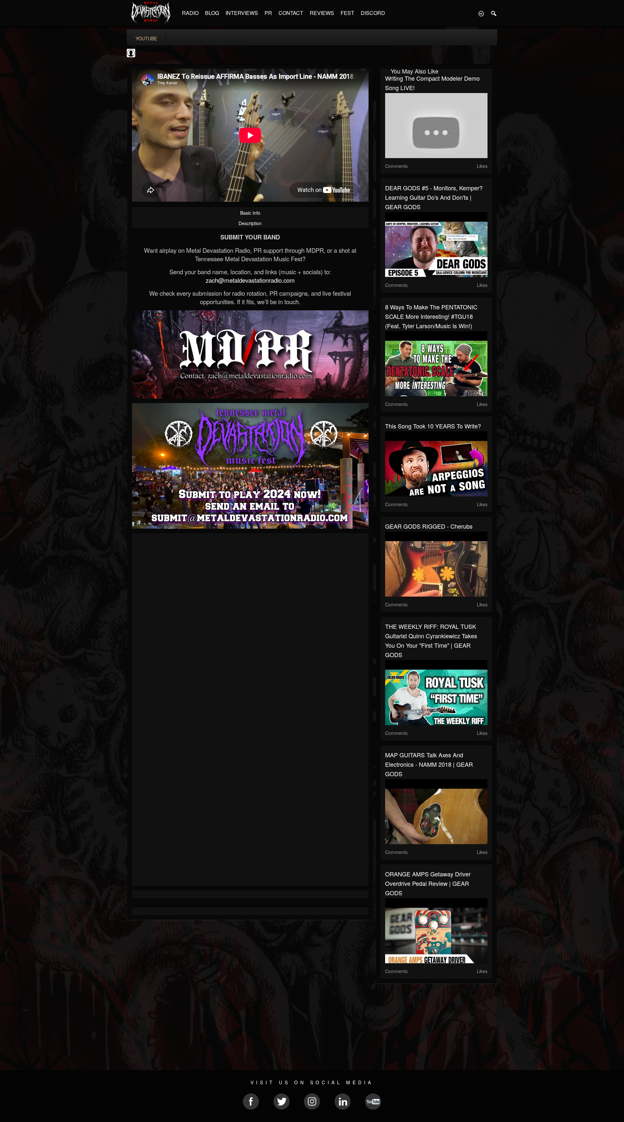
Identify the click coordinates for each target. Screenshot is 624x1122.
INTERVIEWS (242, 13)
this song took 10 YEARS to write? (433, 426)
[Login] (481, 13)
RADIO (190, 13)
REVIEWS (322, 13)
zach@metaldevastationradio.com (250, 280)
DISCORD (373, 13)
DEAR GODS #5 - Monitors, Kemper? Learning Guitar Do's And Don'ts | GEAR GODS (434, 197)
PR (268, 13)
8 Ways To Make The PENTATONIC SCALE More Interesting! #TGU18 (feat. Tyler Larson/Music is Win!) (431, 316)
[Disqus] (250, 625)
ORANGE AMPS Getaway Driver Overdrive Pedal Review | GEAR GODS (428, 883)
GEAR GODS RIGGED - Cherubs (429, 526)
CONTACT (291, 13)
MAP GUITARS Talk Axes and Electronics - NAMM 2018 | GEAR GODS (429, 764)
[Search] (494, 13)
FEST (347, 13)
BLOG (212, 13)
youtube (146, 38)
